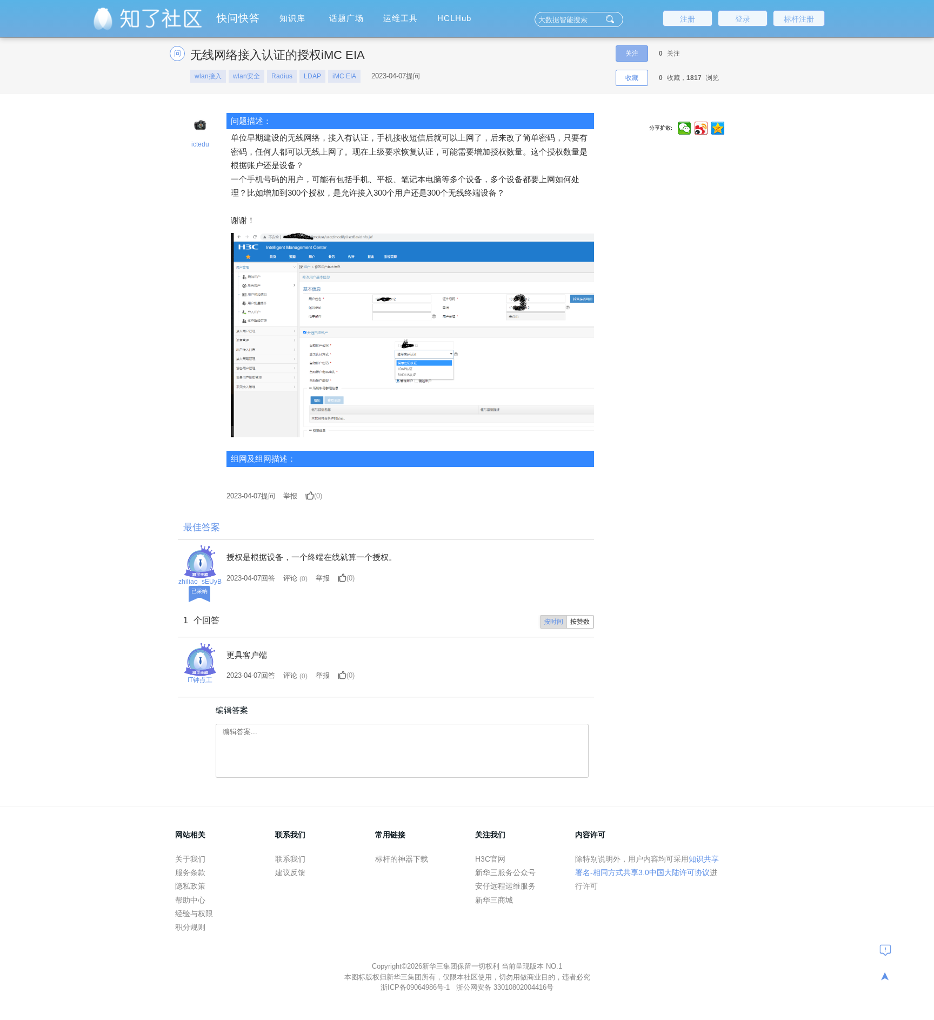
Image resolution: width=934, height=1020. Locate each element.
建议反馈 (290, 872)
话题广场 (346, 18)
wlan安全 (246, 76)
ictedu (200, 144)
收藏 (631, 78)
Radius (281, 76)
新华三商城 (494, 900)
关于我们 (190, 859)
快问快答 (238, 18)
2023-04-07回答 (250, 578)
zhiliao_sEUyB (200, 581)
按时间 (553, 621)
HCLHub (454, 18)
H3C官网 (490, 859)
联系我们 (290, 859)
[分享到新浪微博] (701, 128)
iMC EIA (344, 76)
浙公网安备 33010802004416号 (504, 987)
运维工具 (400, 18)
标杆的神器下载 (401, 859)
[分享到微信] (684, 128)
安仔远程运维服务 (505, 886)
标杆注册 (799, 19)
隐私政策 (190, 886)
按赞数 (580, 621)
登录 (742, 19)
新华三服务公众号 (505, 872)
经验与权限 (194, 913)
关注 (631, 53)
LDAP (312, 76)
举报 (290, 496)
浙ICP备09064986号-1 (416, 987)
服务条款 (190, 872)
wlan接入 (208, 76)
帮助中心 (190, 900)
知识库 (292, 18)
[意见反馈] (885, 950)
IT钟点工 (200, 680)
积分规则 (190, 927)
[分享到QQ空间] (718, 128)
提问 (250, 496)
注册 (687, 19)
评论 (290, 578)
